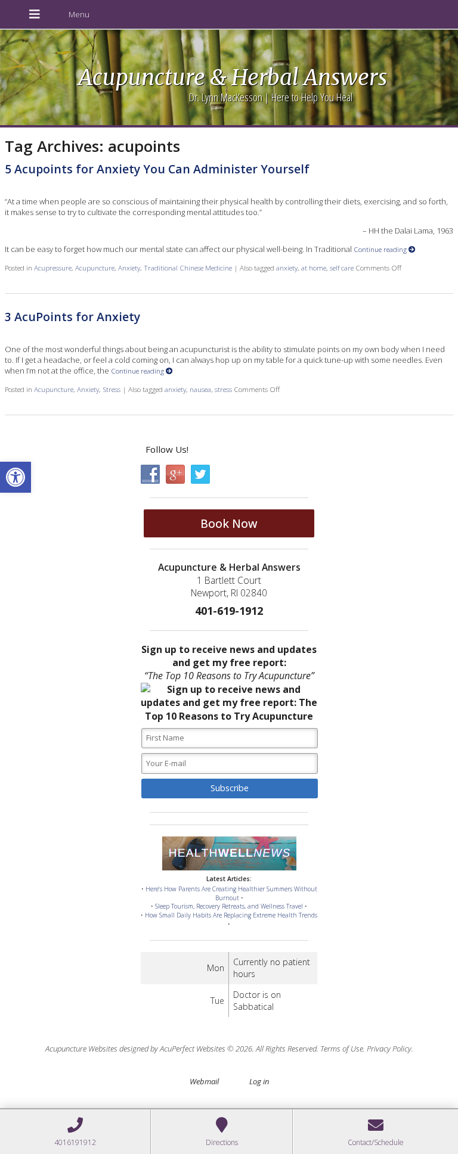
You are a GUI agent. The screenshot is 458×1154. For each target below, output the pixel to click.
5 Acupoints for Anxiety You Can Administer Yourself (157, 169)
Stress (111, 389)
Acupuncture (94, 267)
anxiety (287, 267)
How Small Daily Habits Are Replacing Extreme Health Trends (231, 915)
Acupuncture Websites (81, 1048)
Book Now (229, 523)
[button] (15, 477)
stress (223, 389)
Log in (259, 1081)
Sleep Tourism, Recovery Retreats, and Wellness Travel (229, 906)
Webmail (204, 1081)
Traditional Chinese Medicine (188, 267)
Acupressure (53, 267)
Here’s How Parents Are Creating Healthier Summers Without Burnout (231, 893)
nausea (200, 389)
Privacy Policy (389, 1048)
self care (342, 267)
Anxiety (129, 267)
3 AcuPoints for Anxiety (72, 317)
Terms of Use (341, 1048)
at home (313, 267)
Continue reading (381, 249)
